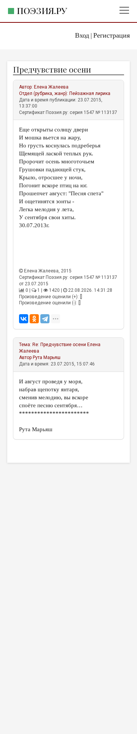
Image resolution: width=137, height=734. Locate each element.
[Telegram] (44, 318)
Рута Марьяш (47, 357)
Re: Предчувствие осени (59, 344)
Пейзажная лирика (89, 93)
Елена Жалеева (51, 87)
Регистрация (111, 35)
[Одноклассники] (34, 318)
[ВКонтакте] (23, 318)
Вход (82, 35)
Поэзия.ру (42, 10)
